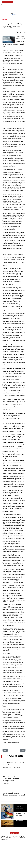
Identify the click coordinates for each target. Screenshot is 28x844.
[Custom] (6, 4)
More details (19, 808)
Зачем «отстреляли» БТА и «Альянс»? (13, 763)
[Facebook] (1, 4)
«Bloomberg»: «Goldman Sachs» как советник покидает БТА (12, 779)
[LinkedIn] (24, 32)
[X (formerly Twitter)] (21, 32)
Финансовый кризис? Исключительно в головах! (14, 794)
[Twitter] (3, 4)
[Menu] (10, 10)
